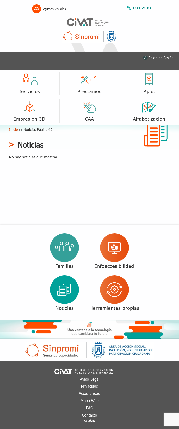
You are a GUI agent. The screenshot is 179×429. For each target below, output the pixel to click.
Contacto (89, 414)
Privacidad (89, 386)
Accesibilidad (89, 393)
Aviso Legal (89, 379)
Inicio (13, 130)
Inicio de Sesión (161, 57)
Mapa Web (90, 400)
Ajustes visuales (54, 9)
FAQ (89, 407)
